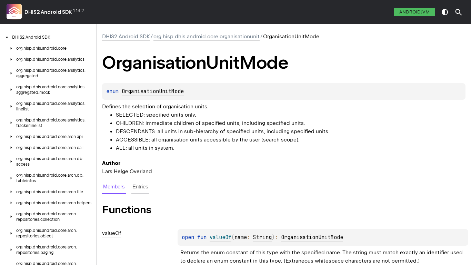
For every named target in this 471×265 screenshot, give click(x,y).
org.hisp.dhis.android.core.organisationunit (206, 36)
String (262, 237)
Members (114, 186)
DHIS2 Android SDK (48, 12)
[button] (458, 12)
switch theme (445, 12)
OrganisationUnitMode (153, 91)
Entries (140, 186)
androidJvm (414, 11)
